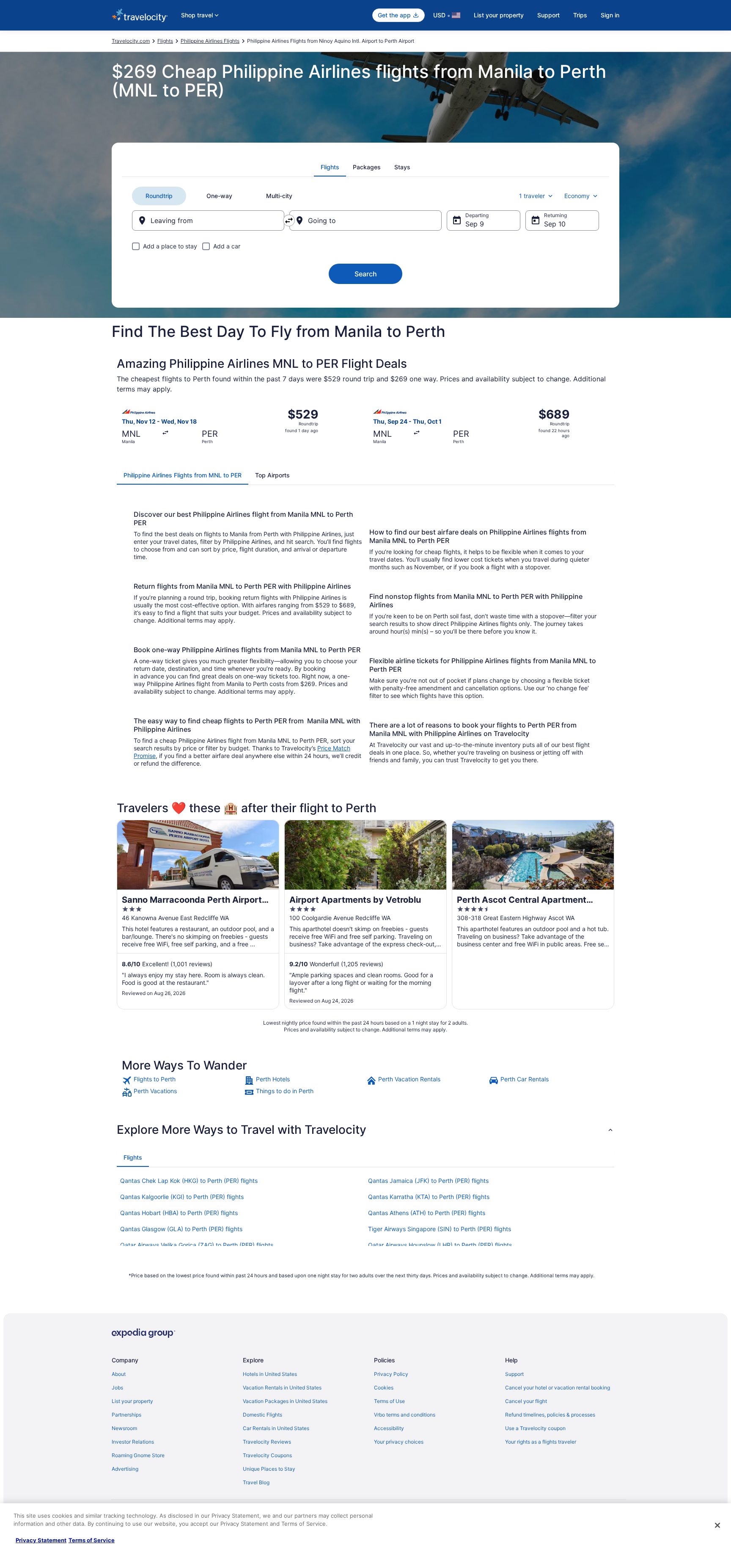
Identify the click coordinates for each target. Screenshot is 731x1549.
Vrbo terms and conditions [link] (404, 1414)
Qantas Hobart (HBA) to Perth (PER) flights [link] (179, 1212)
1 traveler (532, 195)
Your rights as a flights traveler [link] (540, 1442)
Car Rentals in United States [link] (276, 1428)
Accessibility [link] (389, 1428)
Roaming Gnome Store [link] (138, 1455)
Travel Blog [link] (256, 1482)
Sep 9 (474, 224)
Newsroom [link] (124, 1428)
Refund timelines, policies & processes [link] (550, 1414)
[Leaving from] (208, 220)
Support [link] (514, 1374)
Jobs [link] (117, 1387)
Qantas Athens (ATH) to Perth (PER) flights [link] (426, 1212)
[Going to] (365, 220)
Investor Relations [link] (133, 1442)
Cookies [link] (383, 1387)
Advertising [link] (125, 1469)
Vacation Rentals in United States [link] (282, 1387)
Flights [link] (165, 41)
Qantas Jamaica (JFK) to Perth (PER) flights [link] (428, 1180)
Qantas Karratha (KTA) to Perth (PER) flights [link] (428, 1196)
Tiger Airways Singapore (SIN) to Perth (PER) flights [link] (439, 1228)
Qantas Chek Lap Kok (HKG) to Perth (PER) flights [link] (189, 1180)
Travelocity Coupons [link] (267, 1455)
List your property (499, 15)
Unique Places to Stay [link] (269, 1469)
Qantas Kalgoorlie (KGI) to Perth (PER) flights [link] (182, 1196)
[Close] (717, 1525)
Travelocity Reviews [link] (267, 1442)
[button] (365, 1129)
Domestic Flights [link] (262, 1414)
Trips (580, 15)
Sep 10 (555, 224)
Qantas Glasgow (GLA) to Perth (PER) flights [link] (181, 1228)
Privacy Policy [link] (391, 1374)
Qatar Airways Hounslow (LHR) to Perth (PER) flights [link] (440, 1245)
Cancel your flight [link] (526, 1401)
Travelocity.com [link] (131, 41)
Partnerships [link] (126, 1414)
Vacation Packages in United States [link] (285, 1401)
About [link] (119, 1374)
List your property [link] (132, 1401)
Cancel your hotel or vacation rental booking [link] (557, 1387)
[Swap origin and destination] (289, 220)
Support (548, 15)
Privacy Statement (41, 1540)
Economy (577, 195)
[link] (182, 1080)
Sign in (610, 15)
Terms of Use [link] (389, 1401)
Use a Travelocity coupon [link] (535, 1428)
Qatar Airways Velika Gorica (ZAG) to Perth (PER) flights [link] (196, 1245)
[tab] (330, 167)
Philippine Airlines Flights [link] (210, 41)
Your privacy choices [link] (398, 1442)
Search (366, 274)
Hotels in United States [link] (270, 1374)
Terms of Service (92, 1540)
